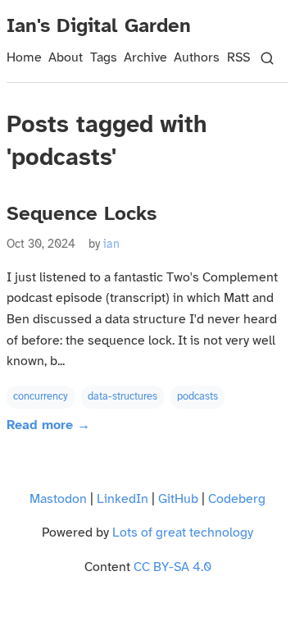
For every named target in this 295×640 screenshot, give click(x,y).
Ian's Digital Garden (99, 26)
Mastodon (58, 499)
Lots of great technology (182, 533)
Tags (103, 58)
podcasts (197, 396)
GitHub (178, 499)
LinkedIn (122, 499)
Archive (145, 58)
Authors (197, 58)
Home (24, 58)
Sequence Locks (82, 214)
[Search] (267, 58)
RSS (238, 58)
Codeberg (237, 499)
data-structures (122, 396)
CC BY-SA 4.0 (172, 567)
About (65, 58)
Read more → (48, 425)
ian (111, 245)
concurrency (40, 396)
